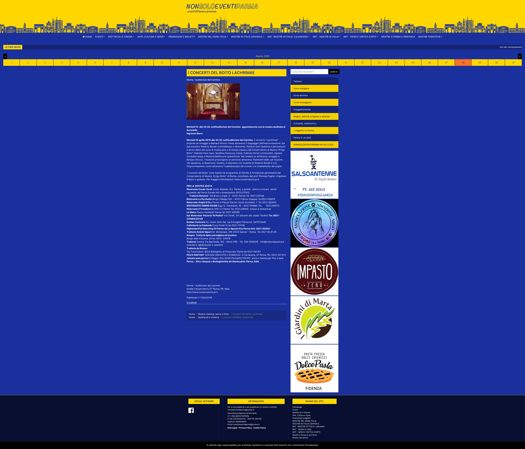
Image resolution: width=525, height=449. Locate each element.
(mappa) (253, 199)
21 (346, 62)
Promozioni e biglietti (181, 36)
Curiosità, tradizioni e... (305, 123)
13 (212, 62)
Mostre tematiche (300, 438)
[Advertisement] (301, 11)
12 (195, 62)
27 (446, 62)
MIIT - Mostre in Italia (301, 429)
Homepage (297, 407)
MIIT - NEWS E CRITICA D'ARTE (306, 432)
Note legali (232, 428)
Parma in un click (302, 137)
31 (513, 62)
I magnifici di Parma (304, 130)
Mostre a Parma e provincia (398, 36)
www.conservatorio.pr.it (246, 179)
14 (229, 62)
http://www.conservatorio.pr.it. (202, 292)
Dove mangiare (301, 88)
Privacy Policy (245, 428)
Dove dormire (300, 95)
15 (245, 62)
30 (496, 62)
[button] (100, 36)
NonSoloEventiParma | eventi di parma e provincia (223, 8)
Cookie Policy (259, 428)
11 (179, 62)
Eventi (295, 410)
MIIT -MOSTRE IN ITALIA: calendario (308, 426)
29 (479, 62)
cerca (334, 71)
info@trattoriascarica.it (272, 241)
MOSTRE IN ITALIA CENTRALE (305, 424)
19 (312, 62)
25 (413, 62)
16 (262, 62)
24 (396, 62)
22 (362, 62)
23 (379, 62)
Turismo (298, 81)
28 (463, 62)
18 (296, 62)
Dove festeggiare (302, 102)
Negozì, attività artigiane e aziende (311, 116)
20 (329, 62)
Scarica (200, 241)
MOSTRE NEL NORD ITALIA (304, 421)
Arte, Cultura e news (301, 415)
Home (88, 36)
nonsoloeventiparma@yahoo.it (241, 410)
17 (279, 62)
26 (429, 62)
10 (162, 62)
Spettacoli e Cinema (301, 412)
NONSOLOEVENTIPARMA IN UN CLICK (313, 144)
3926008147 (241, 422)
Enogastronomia (302, 109)
